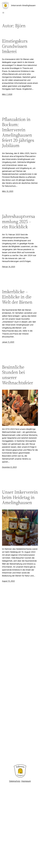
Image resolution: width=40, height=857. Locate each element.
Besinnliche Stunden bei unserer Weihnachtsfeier (17, 374)
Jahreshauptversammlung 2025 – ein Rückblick (18, 221)
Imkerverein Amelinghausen (23, 5)
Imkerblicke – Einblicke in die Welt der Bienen (17, 297)
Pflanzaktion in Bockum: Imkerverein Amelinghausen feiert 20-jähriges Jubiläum (18, 132)
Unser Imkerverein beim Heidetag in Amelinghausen (20, 497)
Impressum (26, 781)
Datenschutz (14, 781)
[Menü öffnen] (3, 12)
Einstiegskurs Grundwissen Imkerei (14, 46)
